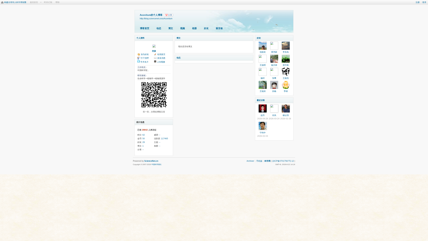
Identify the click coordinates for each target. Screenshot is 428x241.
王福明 (263, 65)
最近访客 (261, 100)
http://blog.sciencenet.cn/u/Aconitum (156, 18)
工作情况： (142, 67)
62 (143, 135)
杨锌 (263, 78)
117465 (164, 138)
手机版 (259, 161)
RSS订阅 (48, 2)
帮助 (58, 2)
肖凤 (274, 115)
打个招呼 (145, 58)
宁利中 (263, 133)
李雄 (286, 91)
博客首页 (144, 28)
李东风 (286, 52)
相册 (194, 28)
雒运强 (286, 115)
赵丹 (263, 115)
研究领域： (142, 75)
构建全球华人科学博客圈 (15, 2)
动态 (158, 28)
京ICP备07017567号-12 (283, 161)
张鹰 (274, 78)
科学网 (267, 161)
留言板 (219, 28)
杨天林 (274, 65)
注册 (418, 2)
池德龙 (263, 52)
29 (143, 142)
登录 (424, 2)
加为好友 (145, 54)
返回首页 (34, 2)
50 (143, 138)
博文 (170, 28)
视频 (182, 28)
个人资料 (140, 38)
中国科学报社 (156, 164)
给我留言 (161, 54)
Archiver (250, 161)
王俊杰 (286, 78)
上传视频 (161, 62)
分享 (170, 15)
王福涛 (263, 91)
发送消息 (161, 58)
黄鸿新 (274, 52)
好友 (206, 28)
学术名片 (144, 62)
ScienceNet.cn (151, 161)
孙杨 (274, 91)
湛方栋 (286, 65)
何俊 (154, 51)
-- (159, 135)
